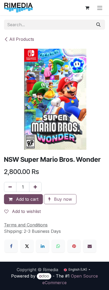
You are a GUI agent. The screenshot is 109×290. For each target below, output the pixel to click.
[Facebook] (11, 246)
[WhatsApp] (58, 246)
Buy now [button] (62, 199)
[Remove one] (10, 187)
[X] (27, 246)
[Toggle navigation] (99, 7)
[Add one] (35, 187)
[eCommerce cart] (87, 7)
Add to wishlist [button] (26, 211)
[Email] (89, 246)
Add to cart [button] (26, 199)
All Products (21, 39)
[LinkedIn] (42, 246)
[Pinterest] (74, 246)
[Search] (98, 25)
